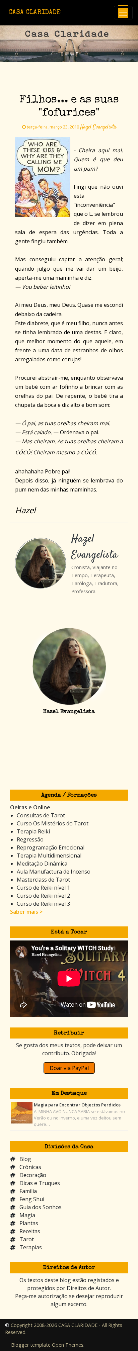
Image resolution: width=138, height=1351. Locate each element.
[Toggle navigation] (123, 12)
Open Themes (67, 1345)
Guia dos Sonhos (40, 1207)
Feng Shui (31, 1199)
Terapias (30, 1247)
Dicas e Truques (39, 1183)
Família (28, 1191)
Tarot (26, 1239)
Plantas (28, 1223)
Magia (27, 1215)
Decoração (32, 1175)
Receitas (29, 1231)
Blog (25, 1159)
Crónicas (30, 1167)
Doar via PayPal (69, 1068)
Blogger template (31, 1345)
